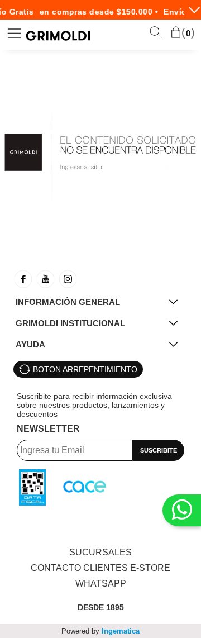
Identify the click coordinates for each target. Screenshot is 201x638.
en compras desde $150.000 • (97, 12)
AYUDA (30, 344)
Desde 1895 (101, 607)
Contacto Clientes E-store (100, 568)
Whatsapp (100, 583)
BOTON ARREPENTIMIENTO (85, 369)
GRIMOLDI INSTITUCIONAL (70, 323)
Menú (14, 33)
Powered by (100, 631)
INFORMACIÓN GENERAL (68, 302)
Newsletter (48, 429)
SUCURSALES (100, 552)
